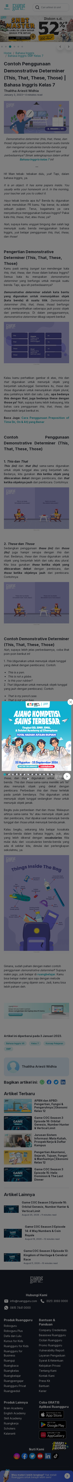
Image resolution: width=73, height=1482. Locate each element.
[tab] (5, 774)
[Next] (66, 776)
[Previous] (58, 776)
